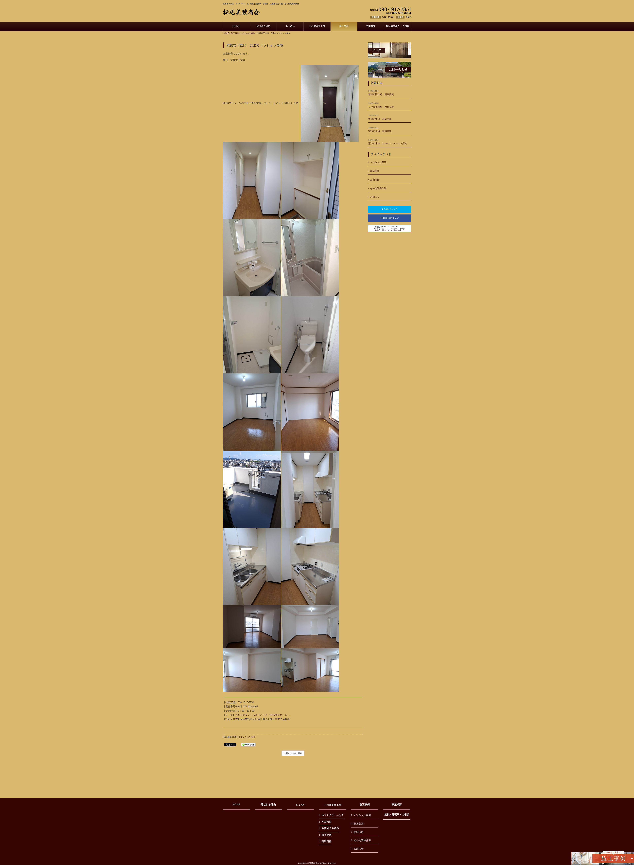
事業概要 (397, 804)
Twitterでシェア (390, 209)
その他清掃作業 (378, 188)
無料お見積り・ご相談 (396, 814)
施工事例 (235, 33)
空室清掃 (327, 822)
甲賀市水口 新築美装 (379, 117)
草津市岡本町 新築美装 (381, 93)
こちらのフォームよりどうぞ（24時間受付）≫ (262, 714)
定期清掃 (374, 179)
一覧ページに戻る (293, 753)
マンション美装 (248, 33)
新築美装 (374, 171)
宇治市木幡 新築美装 (379, 130)
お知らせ (374, 197)
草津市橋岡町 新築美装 (381, 105)
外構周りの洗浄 (330, 828)
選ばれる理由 (268, 804)
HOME (226, 33)
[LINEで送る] (248, 744)
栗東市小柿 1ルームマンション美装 (387, 142)
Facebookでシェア (390, 218)
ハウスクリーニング (333, 815)
